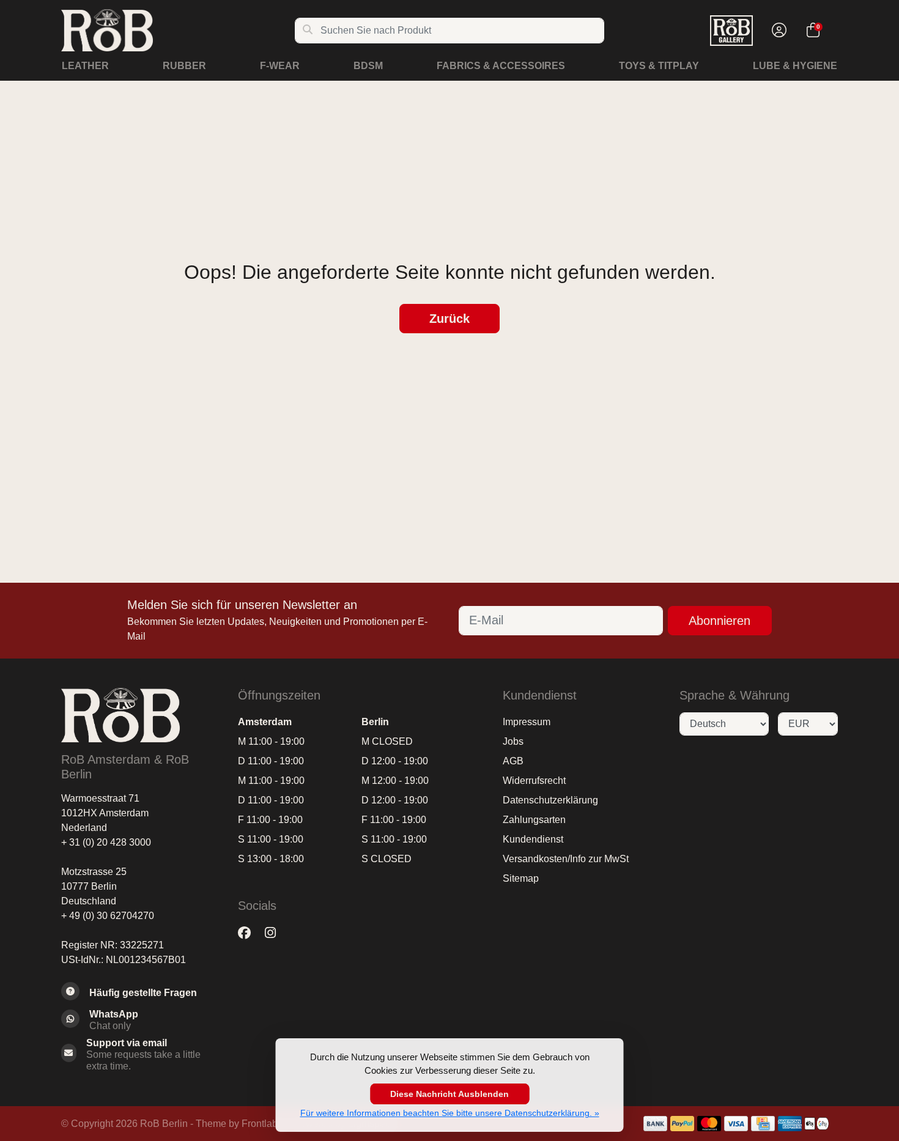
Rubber (184, 66)
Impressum (526, 722)
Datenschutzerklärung (550, 800)
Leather (85, 66)
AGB (513, 761)
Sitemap (521, 878)
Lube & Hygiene (795, 66)
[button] (777, 31)
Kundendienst (533, 839)
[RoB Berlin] (177, 30)
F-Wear (280, 66)
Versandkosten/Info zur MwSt (566, 859)
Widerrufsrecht (534, 780)
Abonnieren (719, 620)
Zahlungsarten (534, 819)
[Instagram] (275, 933)
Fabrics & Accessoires (501, 66)
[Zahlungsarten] (655, 1123)
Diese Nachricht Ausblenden (449, 1094)
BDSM (368, 66)
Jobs (513, 741)
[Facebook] (249, 933)
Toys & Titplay (659, 66)
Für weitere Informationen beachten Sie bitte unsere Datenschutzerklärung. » (449, 1113)
